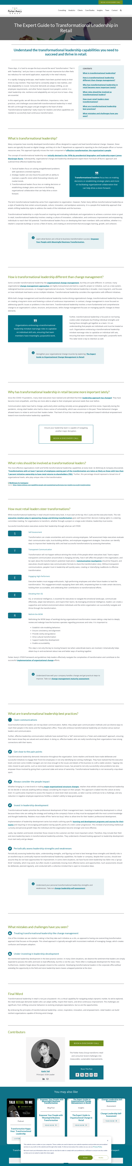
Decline (101, 1157)
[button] (121, 10)
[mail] (47, 1079)
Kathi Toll (45, 1071)
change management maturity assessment (70, 679)
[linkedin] (44, 1079)
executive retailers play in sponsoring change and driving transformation (40, 518)
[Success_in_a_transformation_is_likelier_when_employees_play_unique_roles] (18, 483)
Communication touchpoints (89, 561)
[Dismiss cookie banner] (107, 1141)
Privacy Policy (97, 1147)
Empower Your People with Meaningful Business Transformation (51, 1117)
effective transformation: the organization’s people (88, 150)
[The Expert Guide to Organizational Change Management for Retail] (81, 1099)
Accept (85, 1157)
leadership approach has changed (97, 398)
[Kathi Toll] (45, 1040)
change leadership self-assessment (70, 888)
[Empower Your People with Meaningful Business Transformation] (51, 1099)
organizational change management (63, 283)
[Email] (95, 1075)
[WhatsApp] (91, 1075)
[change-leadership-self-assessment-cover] (111, 1099)
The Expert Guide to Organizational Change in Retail (81, 1117)
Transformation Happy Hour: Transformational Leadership (20, 1131)
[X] (82, 1075)
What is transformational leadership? (99, 73)
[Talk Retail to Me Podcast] (21, 1099)
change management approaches (34, 286)
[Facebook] (77, 1075)
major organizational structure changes (61, 786)
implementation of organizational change (35, 660)
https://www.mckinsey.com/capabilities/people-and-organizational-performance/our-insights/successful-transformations (52, 485)
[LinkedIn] (86, 1075)
